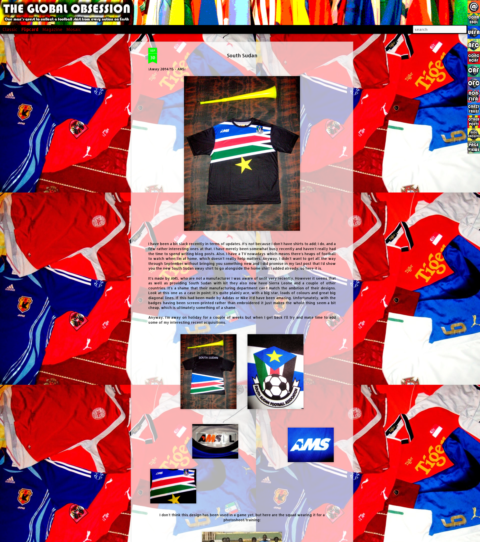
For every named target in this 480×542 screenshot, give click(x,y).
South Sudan (242, 55)
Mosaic (73, 29)
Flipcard (29, 29)
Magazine (52, 29)
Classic (10, 29)
